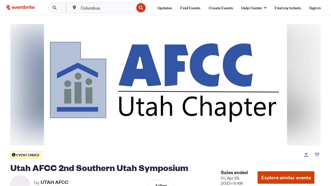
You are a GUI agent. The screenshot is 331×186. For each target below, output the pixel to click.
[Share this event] (306, 155)
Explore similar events (286, 177)
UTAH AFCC (55, 182)
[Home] (20, 7)
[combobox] (107, 8)
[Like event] (317, 154)
